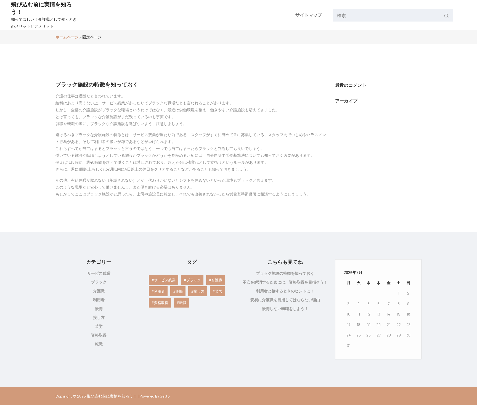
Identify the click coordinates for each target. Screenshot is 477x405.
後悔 (99, 308)
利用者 (99, 299)
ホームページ (67, 37)
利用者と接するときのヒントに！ (285, 290)
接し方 (99, 317)
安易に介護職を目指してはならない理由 (285, 299)
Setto (165, 396)
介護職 (99, 290)
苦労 (99, 326)
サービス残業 (98, 273)
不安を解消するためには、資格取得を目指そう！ (285, 282)
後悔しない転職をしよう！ (285, 308)
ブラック (99, 282)
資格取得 (99, 335)
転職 (99, 344)
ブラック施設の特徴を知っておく (96, 84)
